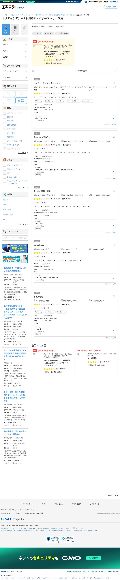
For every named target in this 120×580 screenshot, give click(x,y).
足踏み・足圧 (12, 177)
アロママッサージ (13, 169)
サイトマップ (94, 504)
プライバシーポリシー (25, 510)
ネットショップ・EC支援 (23, 578)
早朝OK (37, 206)
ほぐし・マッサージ (14, 165)
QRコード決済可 (71, 101)
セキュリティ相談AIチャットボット (75, 528)
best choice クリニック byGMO (11, 513)
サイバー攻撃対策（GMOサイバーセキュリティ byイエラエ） (30, 530)
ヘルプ (42, 504)
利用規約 (4, 510)
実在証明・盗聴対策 (6, 530)
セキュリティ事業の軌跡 (90, 530)
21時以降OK (48, 206)
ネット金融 (82, 578)
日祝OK (37, 101)
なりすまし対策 (78, 530)
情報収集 (74, 578)
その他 (107, 578)
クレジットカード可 (14, 141)
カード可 (58, 101)
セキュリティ (46, 578)
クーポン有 (48, 152)
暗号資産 (89, 578)
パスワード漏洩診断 (43, 528)
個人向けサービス (99, 578)
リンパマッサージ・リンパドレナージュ (17, 182)
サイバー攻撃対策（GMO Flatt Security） (60, 530)
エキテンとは (27, 504)
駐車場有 (47, 101)
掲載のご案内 (76, 504)
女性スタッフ (85, 101)
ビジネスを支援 (36, 578)
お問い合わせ (58, 504)
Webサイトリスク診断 (57, 528)
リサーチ (67, 578)
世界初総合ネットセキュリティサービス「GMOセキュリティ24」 (18, 528)
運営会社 (11, 510)
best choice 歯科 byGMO (33, 513)
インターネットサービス (7, 578)
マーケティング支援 (57, 578)
